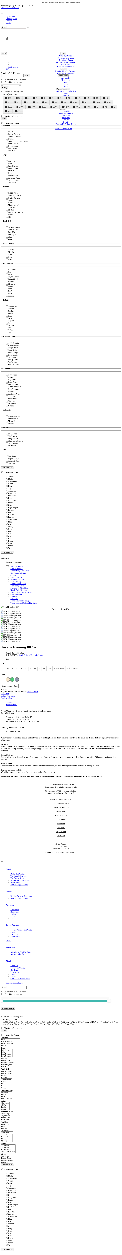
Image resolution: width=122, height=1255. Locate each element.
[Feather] (5, 1107)
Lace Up (11, 232)
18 (106, 98)
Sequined (11, 325)
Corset (10, 200)
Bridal (10, 132)
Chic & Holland (16, 569)
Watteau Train (13, 364)
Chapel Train (13, 348)
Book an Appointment (14, 983)
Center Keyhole (14, 198)
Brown (10, 538)
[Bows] (6, 1097)
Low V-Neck (13, 384)
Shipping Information (61, 803)
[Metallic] (4, 1084)
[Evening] (10, 1046)
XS (88, 107)
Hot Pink (11, 515)
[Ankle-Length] (6, 1114)
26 (37, 102)
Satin (10, 323)
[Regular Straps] (7, 1158)
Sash (10, 293)
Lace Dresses (13, 166)
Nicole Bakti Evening (18, 590)
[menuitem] (63, 16)
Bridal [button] (8, 869)
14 (88, 98)
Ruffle (10, 291)
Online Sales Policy (8, 696)
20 (9, 102)
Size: (3, 663)
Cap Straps (12, 456)
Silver (10, 546)
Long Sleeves (13, 439)
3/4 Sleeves (12, 436)
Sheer (10, 237)
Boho (10, 164)
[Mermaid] (7, 1139)
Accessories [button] (10, 905)
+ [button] (7, 564)
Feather (11, 282)
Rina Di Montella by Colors (20, 592)
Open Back (12, 207)
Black (10, 541)
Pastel (10, 259)
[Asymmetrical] (6, 1116)
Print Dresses (13, 176)
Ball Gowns (12, 161)
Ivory (10, 531)
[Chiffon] (5, 1105)
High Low (12, 203)
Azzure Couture (16, 566)
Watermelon (12, 519)
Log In (8, 23)
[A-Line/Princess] (7, 1135)
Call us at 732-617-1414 (10, 8)
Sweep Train (13, 360)
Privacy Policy (61, 811)
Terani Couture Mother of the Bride (23, 603)
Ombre (10, 257)
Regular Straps (13, 459)
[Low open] (6, 1077)
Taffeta (10, 330)
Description (10, 703)
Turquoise (12, 491)
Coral (10, 529)
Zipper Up (12, 239)
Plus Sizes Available (15, 212)
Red (9, 524)
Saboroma (14, 597)
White (10, 548)
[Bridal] (10, 1040)
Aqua (10, 488)
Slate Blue (12, 496)
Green (10, 484)
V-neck (11, 406)
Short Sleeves (13, 443)
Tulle (10, 333)
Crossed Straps (13, 230)
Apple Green (13, 481)
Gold (10, 536)
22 (18, 102)
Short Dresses (13, 180)
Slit (9, 217)
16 (97, 98)
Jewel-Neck (12, 382)
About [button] (8, 961)
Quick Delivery (37, 655)
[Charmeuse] (5, 1103)
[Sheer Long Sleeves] (8, 1152)
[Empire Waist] (7, 1137)
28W (44, 107)
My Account (10, 16)
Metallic (11, 252)
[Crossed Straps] (6, 1073)
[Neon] (4, 1086)
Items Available (11, 705)
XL (9, 111)
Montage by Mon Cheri (19, 588)
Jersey (10, 313)
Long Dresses (13, 168)
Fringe (10, 286)
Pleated (11, 210)
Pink (10, 512)
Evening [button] (9, 891)
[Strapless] (7, 1162)
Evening (11, 139)
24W (21, 107)
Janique (13, 575)
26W (32, 107)
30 (55, 102)
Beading (11, 272)
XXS (78, 107)
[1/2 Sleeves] (8, 1146)
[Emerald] (12, 679)
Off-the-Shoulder (14, 387)
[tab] (63, 582)
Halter (10, 377)
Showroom (61, 824)
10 (69, 98)
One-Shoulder (13, 389)
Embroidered (13, 279)
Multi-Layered (13, 205)
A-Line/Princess (14, 416)
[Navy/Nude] (17, 679)
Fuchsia (11, 517)
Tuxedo (8, 941)
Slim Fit (11, 423)
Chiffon (11, 309)
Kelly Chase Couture (18, 584)
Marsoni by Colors (17, 586)
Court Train (12, 350)
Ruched (11, 215)
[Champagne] (8, 679)
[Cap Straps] (7, 1156)
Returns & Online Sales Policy (61, 799)
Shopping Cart (11, 19)
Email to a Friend (7, 698)
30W (55, 107)
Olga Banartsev (16, 594)
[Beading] (6, 1095)
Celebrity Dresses (14, 196)
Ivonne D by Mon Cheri (19, 571)
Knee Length (13, 355)
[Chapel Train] (6, 1118)
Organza (11, 321)
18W (97, 102)
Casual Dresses (14, 134)
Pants (10, 173)
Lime (10, 486)
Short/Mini (12, 357)
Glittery (11, 250)
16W (86, 102)
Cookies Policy (61, 815)
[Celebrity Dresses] (8, 1063)
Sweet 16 (11, 151)
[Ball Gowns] (7, 1050)
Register (9, 21)
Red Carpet (12, 148)
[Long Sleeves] (8, 1150)
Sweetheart (12, 403)
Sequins (11, 296)
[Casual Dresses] (10, 1042)
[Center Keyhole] (8, 1065)
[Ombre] (4, 1088)
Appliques (12, 270)
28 (46, 102)
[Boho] (7, 1052)
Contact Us (61, 828)
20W (109, 102)
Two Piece (12, 183)
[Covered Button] (6, 1071)
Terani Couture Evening (19, 601)
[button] (63, 53)
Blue (10, 498)
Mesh (10, 318)
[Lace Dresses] (7, 1054)
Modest (11, 171)
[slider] (109, 1000)
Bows (10, 274)
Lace (10, 289)
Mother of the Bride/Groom (18, 141)
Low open (12, 234)
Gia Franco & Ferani (18, 573)
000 (9, 98)
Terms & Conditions (61, 807)
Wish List (61, 836)
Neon (10, 255)
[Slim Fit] (7, 1141)
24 (27, 102)
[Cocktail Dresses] (10, 1044)
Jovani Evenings (17, 579)
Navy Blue (12, 500)
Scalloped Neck (14, 394)
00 (19, 98)
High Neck (12, 380)
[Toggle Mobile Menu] (2, 861)
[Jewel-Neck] (7, 1130)
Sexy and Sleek (14, 178)
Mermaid (11, 421)
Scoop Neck (12, 396)
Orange (11, 527)
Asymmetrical (13, 345)
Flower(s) (11, 284)
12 (78, 98)
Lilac (10, 505)
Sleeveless (12, 446)
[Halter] (7, 1126)
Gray (10, 543)
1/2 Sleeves (12, 434)
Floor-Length (13, 353)
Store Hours (61, 820)
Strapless (11, 401)
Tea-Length (12, 362)
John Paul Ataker (16, 577)
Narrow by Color (11, 472)
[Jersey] (5, 1109)
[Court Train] (6, 1120)
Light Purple (13, 508)
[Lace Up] (6, 1075)
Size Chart (5, 694)
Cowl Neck (12, 375)
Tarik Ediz (14, 599)
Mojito (10, 479)
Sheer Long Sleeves (15, 441)
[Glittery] (4, 1082)
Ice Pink (11, 510)
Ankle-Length (13, 343)
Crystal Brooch (14, 277)
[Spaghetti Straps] (7, 1160)
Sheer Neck (12, 399)
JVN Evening (15, 582)
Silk (9, 328)
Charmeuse (12, 306)
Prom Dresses (13, 144)
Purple (10, 503)
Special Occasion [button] (12, 925)
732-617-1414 (32, 692)
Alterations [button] (10, 947)
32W (66, 107)
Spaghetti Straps (14, 461)
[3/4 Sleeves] (8, 1148)
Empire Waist (13, 419)
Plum (10, 522)
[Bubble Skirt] (8, 1061)
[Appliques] (6, 1093)
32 (65, 102)
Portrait (11, 391)
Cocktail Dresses (14, 136)
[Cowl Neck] (7, 1124)
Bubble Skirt (13, 193)
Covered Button (14, 227)
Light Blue (12, 493)
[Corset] (8, 1067)
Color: (3, 674)
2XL (19, 111)
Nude (10, 534)
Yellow (11, 477)
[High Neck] (7, 1128)
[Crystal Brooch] (6, 1099)
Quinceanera (13, 146)
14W (75, 102)
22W (10, 107)
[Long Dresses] (7, 1056)
